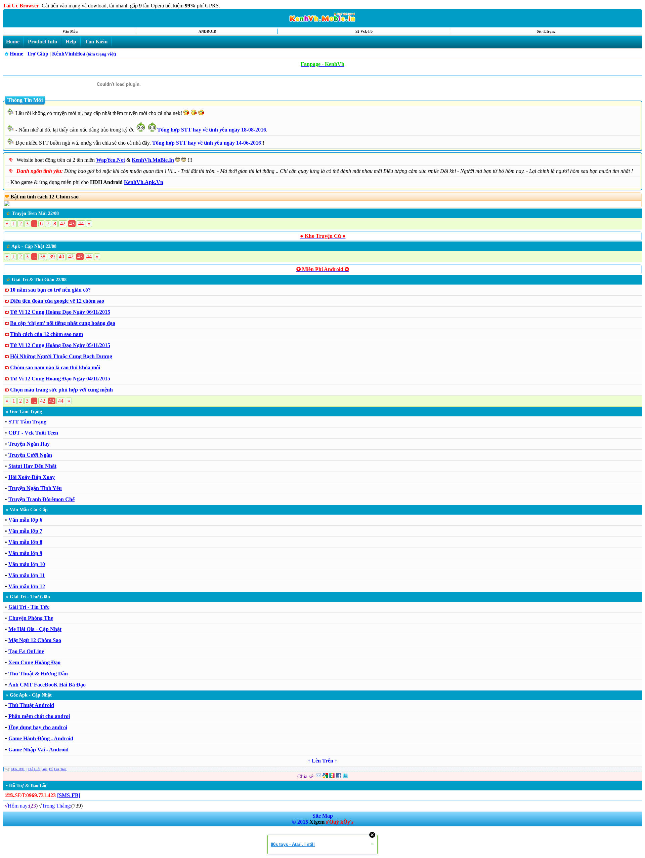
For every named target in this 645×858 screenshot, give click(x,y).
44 (81, 223)
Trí (51, 769)
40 (61, 256)
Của (56, 769)
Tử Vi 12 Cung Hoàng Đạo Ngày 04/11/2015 (60, 378)
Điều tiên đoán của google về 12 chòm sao (57, 301)
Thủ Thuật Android (31, 705)
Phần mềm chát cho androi (39, 716)
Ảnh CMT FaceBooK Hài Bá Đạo (47, 684)
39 (52, 256)
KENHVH (18, 769)
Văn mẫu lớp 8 (25, 542)
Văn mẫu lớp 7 (25, 531)
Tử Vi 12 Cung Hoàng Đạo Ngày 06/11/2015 (60, 312)
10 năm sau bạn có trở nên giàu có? (50, 290)
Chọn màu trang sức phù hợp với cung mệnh (61, 390)
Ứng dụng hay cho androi (37, 727)
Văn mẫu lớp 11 (26, 575)
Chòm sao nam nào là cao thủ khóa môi (55, 367)
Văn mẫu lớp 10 (26, 564)
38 (42, 256)
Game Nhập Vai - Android (38, 749)
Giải (44, 769)
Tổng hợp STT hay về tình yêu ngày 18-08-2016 (211, 130)
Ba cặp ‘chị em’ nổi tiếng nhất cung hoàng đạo (62, 323)
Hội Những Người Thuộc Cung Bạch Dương (61, 356)
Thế (30, 769)
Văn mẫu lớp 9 (25, 553)
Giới (37, 769)
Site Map (322, 816)
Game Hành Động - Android (40, 738)
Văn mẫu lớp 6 (25, 520)
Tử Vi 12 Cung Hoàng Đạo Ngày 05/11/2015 (60, 345)
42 (63, 223)
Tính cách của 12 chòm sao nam (46, 334)
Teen (63, 769)
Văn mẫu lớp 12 (26, 586)
